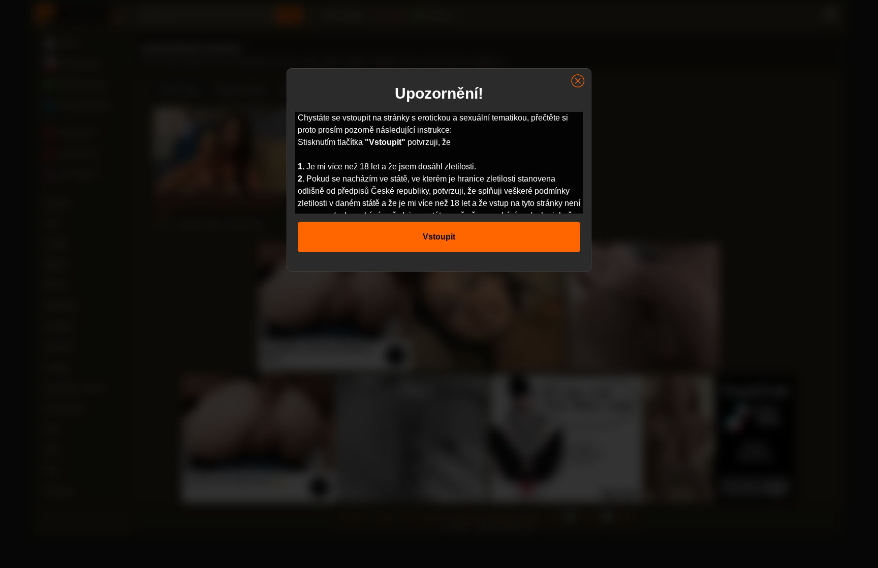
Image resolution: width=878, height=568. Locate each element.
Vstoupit (439, 236)
